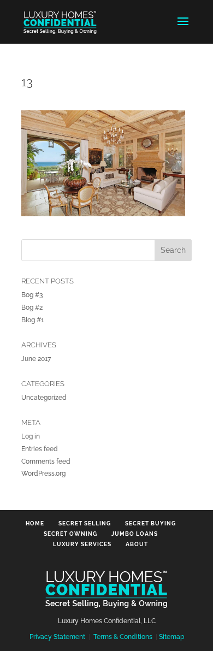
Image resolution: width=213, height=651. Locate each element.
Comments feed (45, 461)
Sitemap (171, 637)
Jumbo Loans (134, 534)
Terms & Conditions (122, 637)
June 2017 (36, 359)
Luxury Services (82, 544)
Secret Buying (150, 523)
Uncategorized (44, 397)
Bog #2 (32, 307)
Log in (30, 436)
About (137, 544)
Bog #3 (32, 295)
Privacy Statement (57, 637)
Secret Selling (84, 523)
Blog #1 (32, 320)
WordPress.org (43, 473)
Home (35, 523)
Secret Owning (70, 534)
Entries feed (39, 449)
